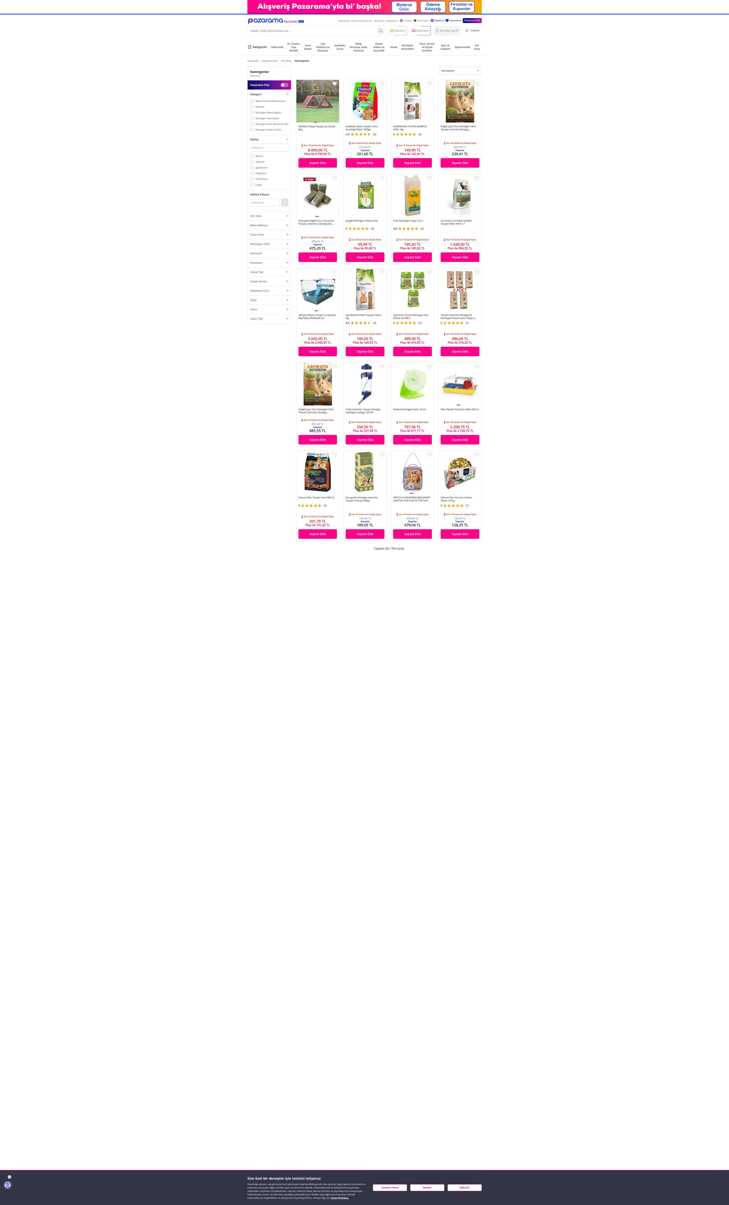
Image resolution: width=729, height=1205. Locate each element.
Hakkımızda (344, 20)
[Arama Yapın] (380, 30)
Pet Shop (286, 60)
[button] (265, 21)
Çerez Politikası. (340, 1197)
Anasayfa (253, 60)
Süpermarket (269, 60)
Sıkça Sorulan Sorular (361, 20)
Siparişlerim (392, 20)
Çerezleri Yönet (390, 1187)
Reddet (427, 1187)
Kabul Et (464, 1187)
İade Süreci (379, 20)
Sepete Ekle (317, 163)
